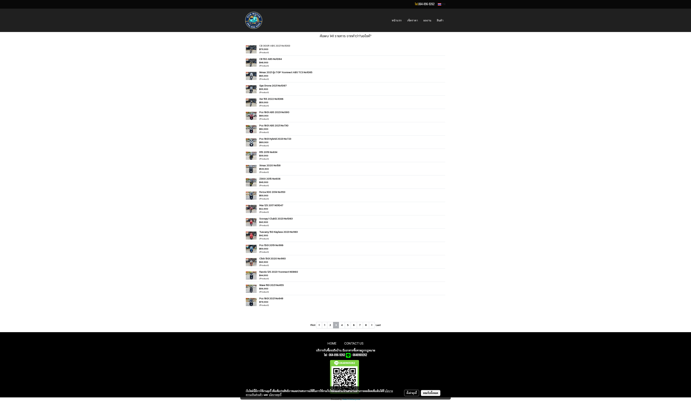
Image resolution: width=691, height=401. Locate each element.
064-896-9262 (426, 4)
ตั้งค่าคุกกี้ (412, 393)
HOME (332, 343)
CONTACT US (353, 343)
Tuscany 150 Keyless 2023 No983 (278, 232)
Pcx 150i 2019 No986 (271, 245)
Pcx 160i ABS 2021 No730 (273, 125)
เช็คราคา (412, 20)
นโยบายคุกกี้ (275, 394)
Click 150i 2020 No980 (272, 258)
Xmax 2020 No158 (270, 165)
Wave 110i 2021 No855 (271, 285)
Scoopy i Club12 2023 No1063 (276, 219)
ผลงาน (427, 20)
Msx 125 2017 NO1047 (271, 205)
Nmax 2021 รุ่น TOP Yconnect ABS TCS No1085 (285, 72)
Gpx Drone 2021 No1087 (273, 86)
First (312, 325)
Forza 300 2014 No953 (272, 192)
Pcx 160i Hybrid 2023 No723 (275, 139)
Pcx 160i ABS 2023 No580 (274, 112)
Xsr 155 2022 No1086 (271, 99)
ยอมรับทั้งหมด (430, 393)
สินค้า (440, 20)
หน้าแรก (397, 20)
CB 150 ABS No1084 (270, 59)
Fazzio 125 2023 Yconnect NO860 (278, 272)
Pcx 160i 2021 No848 (271, 298)
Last (378, 325)
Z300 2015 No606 (270, 179)
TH (443, 4)
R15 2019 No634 (268, 152)
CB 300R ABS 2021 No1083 (274, 46)
